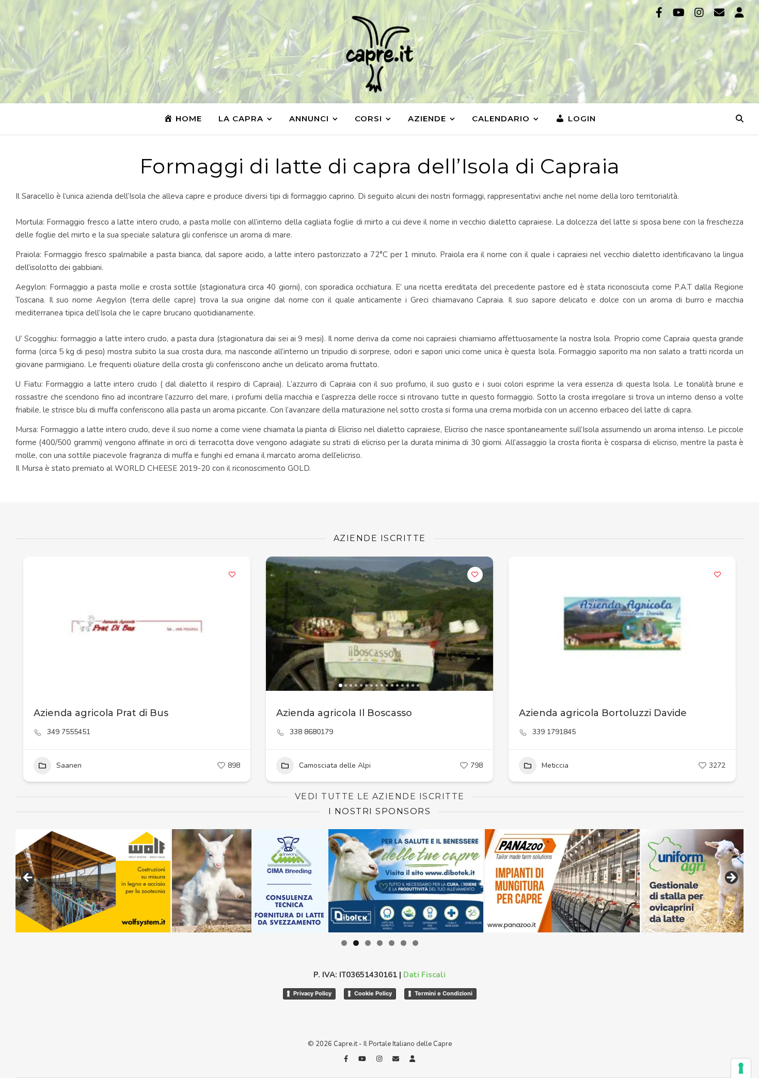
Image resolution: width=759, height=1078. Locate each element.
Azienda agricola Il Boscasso (344, 713)
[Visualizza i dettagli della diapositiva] (136, 880)
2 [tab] (356, 943)
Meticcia (555, 765)
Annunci (309, 118)
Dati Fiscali (424, 975)
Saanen (69, 765)
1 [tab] (344, 943)
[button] (279, 623)
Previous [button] (28, 878)
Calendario (501, 118)
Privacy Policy (312, 993)
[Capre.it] (379, 54)
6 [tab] (403, 943)
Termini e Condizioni (443, 993)
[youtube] (680, 13)
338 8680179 (311, 732)
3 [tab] (368, 943)
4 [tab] (380, 943)
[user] (739, 13)
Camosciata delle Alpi (335, 765)
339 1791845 (554, 732)
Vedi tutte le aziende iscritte (380, 796)
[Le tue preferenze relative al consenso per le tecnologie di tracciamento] (741, 1068)
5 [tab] (391, 943)
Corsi (368, 118)
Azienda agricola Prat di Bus (101, 713)
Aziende (427, 118)
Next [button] (730, 878)
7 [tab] (415, 943)
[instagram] (700, 13)
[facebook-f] (660, 13)
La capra (240, 118)
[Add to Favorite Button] (232, 574)
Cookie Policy (373, 993)
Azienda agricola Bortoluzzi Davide (603, 713)
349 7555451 (68, 732)
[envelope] (720, 13)
